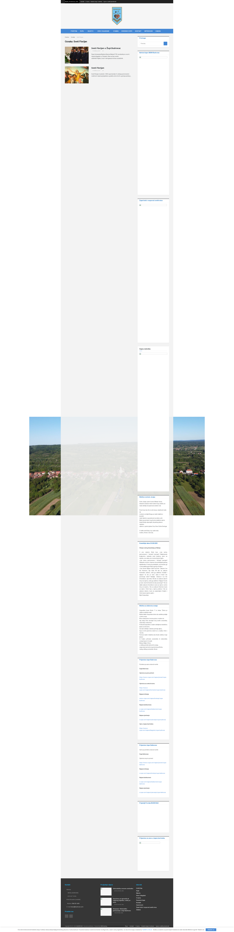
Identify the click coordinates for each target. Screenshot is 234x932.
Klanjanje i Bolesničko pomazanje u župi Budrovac (122, 909)
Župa (82, 31)
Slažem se (211, 929)
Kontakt (82, 1)
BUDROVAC (80, 926)
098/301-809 (75, 903)
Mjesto (90, 31)
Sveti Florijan (80, 37)
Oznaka (73, 37)
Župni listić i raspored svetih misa (146, 907)
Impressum (148, 31)
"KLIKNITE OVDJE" (147, 929)
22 (102, 51)
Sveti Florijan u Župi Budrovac (106, 48)
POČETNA (139, 888)
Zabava (158, 31)
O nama (87, 1)
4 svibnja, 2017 (96, 70)
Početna (74, 31)
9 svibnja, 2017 (96, 51)
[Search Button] (165, 43)
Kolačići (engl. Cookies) (96, 1)
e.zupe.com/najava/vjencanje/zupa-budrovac (152, 719)
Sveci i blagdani (103, 31)
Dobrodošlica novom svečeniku (123, 888)
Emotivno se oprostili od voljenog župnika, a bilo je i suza (122, 900)
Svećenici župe (126, 31)
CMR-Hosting (103, 926)
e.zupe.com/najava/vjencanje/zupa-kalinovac (152, 792)
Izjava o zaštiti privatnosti (109, 1)
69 (102, 70)
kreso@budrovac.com (77, 907)
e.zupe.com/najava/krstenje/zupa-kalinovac (152, 773)
